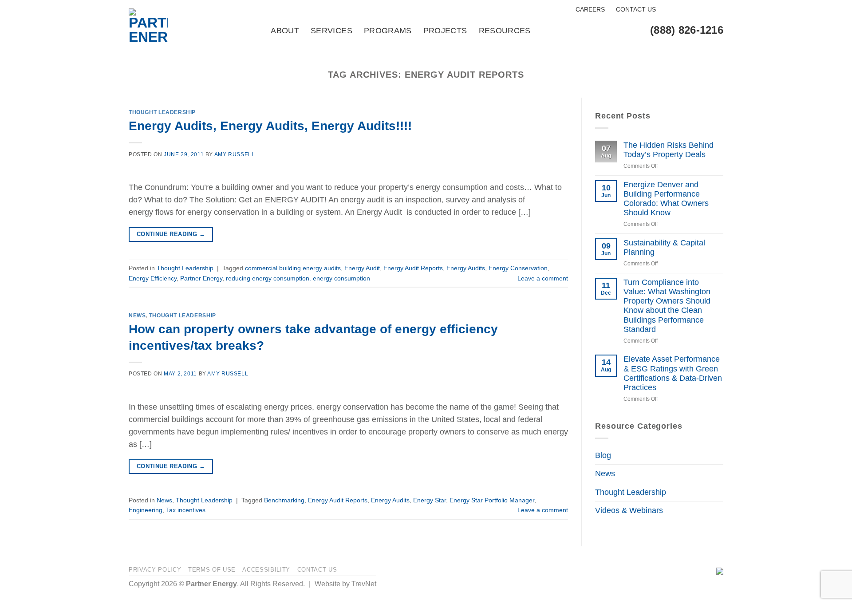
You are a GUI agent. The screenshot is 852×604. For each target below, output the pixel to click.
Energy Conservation (518, 268)
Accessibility (266, 569)
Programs (388, 30)
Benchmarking (284, 500)
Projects (445, 30)
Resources (505, 30)
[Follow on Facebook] (675, 10)
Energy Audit (362, 268)
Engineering (145, 509)
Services (331, 30)
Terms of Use (212, 569)
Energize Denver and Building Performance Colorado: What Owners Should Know (666, 198)
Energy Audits (465, 268)
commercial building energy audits (293, 268)
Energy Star (429, 500)
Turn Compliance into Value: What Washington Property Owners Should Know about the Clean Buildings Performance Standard (666, 306)
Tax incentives (185, 509)
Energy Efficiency (153, 278)
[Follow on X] (703, 10)
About (285, 30)
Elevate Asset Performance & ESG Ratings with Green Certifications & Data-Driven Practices (672, 373)
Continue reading (171, 234)
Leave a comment (542, 278)
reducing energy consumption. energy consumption (298, 278)
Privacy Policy (155, 569)
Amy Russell (234, 154)
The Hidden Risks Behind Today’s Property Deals (668, 150)
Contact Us (636, 9)
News (137, 315)
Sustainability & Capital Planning (664, 247)
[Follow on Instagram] (689, 10)
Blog (603, 455)
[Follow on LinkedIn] (716, 10)
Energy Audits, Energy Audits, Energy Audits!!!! (270, 126)
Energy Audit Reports (413, 268)
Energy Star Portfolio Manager (492, 500)
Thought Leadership (162, 112)
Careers (590, 9)
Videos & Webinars (629, 510)
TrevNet (363, 584)
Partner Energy (201, 278)
